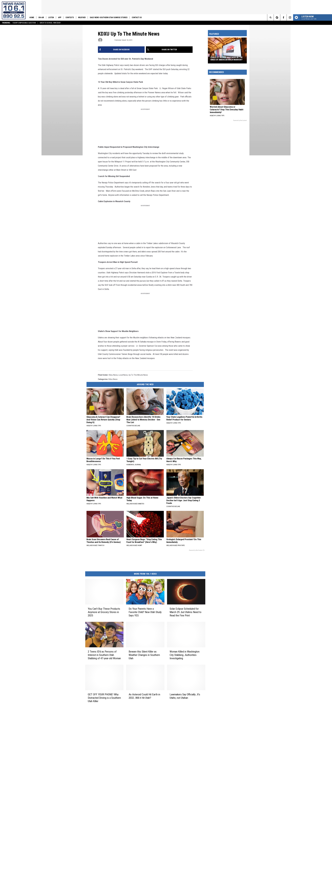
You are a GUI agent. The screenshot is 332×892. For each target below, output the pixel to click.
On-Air (41, 17)
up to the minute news (138, 375)
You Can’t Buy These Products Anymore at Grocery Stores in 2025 (104, 612)
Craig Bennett (108, 40)
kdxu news (113, 375)
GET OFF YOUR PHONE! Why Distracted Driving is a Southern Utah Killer (104, 698)
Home (31, 17)
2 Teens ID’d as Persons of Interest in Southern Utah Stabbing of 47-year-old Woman (104, 655)
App (59, 17)
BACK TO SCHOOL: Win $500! (50, 23)
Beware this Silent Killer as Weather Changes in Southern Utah (144, 655)
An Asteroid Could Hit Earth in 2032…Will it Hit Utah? (144, 696)
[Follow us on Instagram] (290, 17)
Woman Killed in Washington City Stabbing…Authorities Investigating (184, 655)
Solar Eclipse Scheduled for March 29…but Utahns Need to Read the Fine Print (185, 612)
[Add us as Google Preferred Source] (277, 17)
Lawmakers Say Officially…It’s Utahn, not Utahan (185, 696)
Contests (69, 17)
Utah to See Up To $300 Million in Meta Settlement (225, 58)
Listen (51, 17)
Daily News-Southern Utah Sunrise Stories (108, 17)
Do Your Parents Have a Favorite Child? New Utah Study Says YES (145, 612)
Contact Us (137, 17)
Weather (82, 17)
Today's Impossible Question (24, 23)
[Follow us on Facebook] (283, 17)
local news (123, 375)
